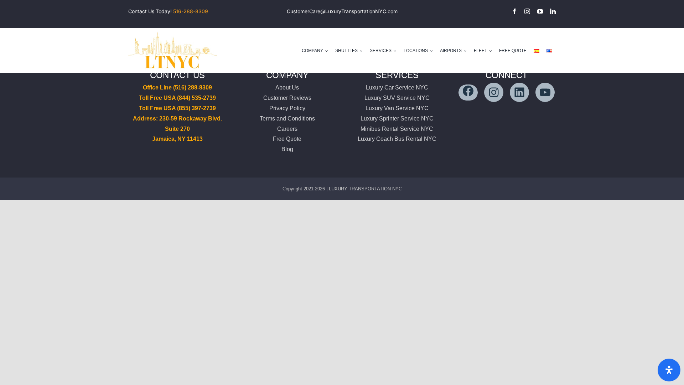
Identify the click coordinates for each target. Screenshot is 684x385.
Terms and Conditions (287, 118)
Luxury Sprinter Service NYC (397, 118)
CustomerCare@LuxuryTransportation (331, 11)
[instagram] (527, 11)
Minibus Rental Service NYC (397, 129)
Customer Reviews (287, 98)
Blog (287, 149)
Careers (287, 129)
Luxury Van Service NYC (397, 108)
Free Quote (287, 139)
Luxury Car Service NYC (397, 87)
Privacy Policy (287, 108)
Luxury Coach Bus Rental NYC (397, 139)
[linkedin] (553, 11)
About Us (287, 87)
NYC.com (386, 11)
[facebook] (514, 11)
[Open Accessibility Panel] (669, 370)
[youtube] (540, 11)
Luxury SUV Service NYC (397, 98)
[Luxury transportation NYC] (172, 31)
